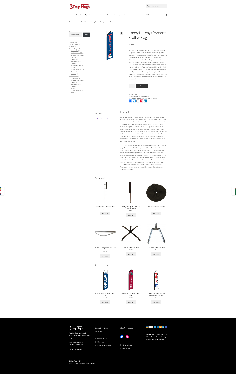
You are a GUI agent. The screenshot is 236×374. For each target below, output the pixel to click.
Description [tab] (98, 113)
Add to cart (142, 86)
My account (121, 15)
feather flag (140, 98)
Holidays (87, 22)
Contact (109, 15)
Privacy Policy (73, 363)
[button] (121, 33)
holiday (150, 98)
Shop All (78, 15)
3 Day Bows (100, 342)
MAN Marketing (102, 338)
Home (71, 15)
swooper (154, 98)
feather (134, 98)
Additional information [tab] (102, 119)
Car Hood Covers (99, 15)
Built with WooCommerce (87, 363)
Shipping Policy (127, 345)
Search (71, 31)
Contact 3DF (126, 348)
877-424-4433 (78, 349)
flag (145, 98)
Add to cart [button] (105, 213)
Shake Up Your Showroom (105, 345)
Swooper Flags (80, 22)
